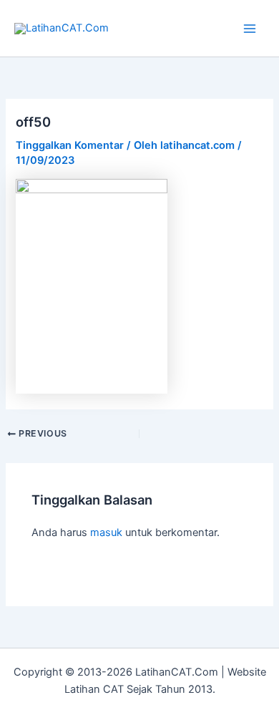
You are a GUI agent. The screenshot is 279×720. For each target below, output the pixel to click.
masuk (106, 532)
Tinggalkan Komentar (70, 145)
